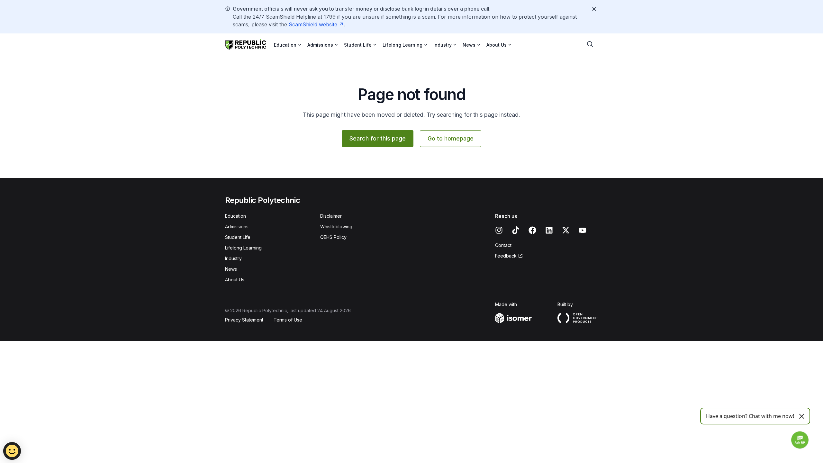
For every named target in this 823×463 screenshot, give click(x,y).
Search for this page (377, 138)
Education (235, 216)
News (231, 269)
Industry (233, 258)
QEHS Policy (333, 237)
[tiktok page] (516, 230)
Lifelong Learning (243, 247)
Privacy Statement (244, 319)
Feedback (506, 256)
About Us (234, 279)
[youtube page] (582, 230)
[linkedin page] (549, 230)
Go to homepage (451, 138)
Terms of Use (288, 319)
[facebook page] (532, 230)
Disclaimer (331, 216)
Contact (503, 245)
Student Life (237, 237)
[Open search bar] (590, 44)
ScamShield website (313, 24)
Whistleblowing (336, 226)
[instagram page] (499, 230)
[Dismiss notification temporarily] (594, 9)
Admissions (237, 226)
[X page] (566, 230)
